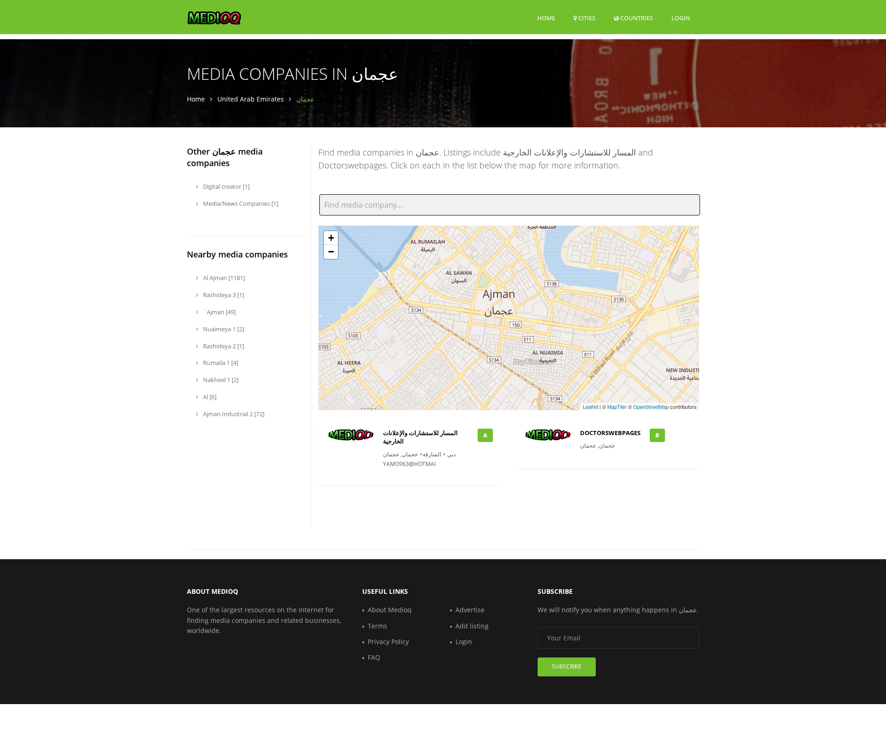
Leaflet (590, 406)
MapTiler (617, 406)
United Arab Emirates (250, 99)
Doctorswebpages (610, 433)
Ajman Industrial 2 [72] (233, 414)
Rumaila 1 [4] (220, 363)
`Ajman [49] (219, 312)
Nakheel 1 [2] (220, 380)
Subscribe (566, 666)
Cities (586, 18)
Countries (636, 17)
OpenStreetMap (651, 406)
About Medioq (390, 609)
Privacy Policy (388, 641)
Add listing (472, 625)
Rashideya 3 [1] (223, 295)
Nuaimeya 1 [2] (223, 329)
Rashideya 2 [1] (223, 346)
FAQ (374, 657)
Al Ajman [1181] (223, 278)
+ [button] (331, 238)
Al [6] (209, 397)
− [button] (331, 251)
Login (680, 17)
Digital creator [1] (226, 186)
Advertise (470, 609)
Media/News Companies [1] (240, 203)
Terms (377, 625)
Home (546, 18)
